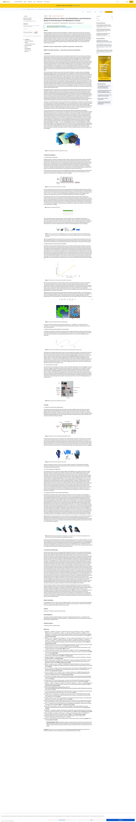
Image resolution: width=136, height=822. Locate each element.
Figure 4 (78, 295)
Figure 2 (70, 173)
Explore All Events (76, 5)
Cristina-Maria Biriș (47, 23)
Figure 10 (56, 521)
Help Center (30, 1)
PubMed (56, 653)
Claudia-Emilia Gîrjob (63, 23)
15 (76, 86)
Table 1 (55, 204)
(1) (91, 299)
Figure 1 (51, 123)
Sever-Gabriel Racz (55, 23)
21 (77, 108)
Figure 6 (82, 332)
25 (84, 249)
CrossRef (54, 636)
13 (68, 82)
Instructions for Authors (19, 1)
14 (69, 82)
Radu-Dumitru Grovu (72, 23)
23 (48, 128)
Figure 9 (89, 445)
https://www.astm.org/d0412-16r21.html (52, 717)
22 (47, 128)
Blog (34, 1)
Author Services (47, 1)
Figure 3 (85, 223)
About (25, 1)
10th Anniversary (39, 1)
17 (57, 94)
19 (87, 99)
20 (88, 104)
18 (48, 98)
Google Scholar (48, 636)
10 (48, 74)
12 (78, 74)
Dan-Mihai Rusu (79, 23)
